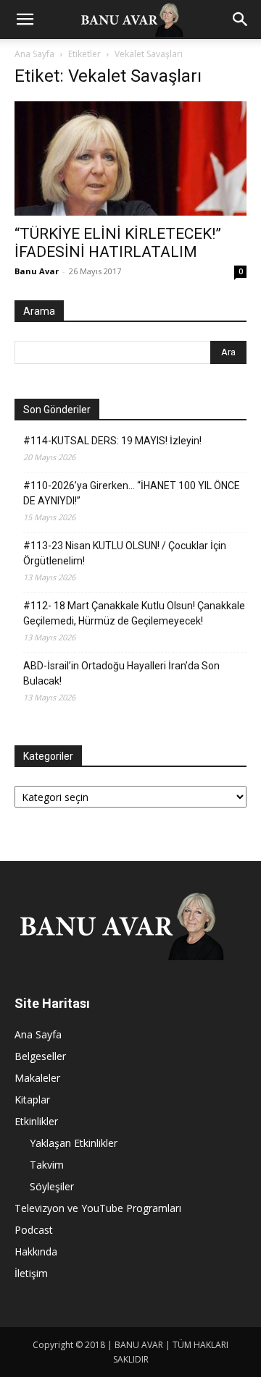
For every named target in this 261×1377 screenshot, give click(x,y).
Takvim (47, 1164)
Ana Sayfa (34, 54)
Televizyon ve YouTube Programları (97, 1208)
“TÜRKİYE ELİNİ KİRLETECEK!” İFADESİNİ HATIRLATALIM (117, 242)
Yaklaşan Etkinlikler (73, 1143)
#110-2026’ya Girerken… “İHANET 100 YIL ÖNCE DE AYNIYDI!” (131, 493)
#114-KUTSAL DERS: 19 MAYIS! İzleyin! (112, 440)
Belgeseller (40, 1056)
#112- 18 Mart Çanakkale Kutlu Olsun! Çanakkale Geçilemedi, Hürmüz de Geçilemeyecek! (134, 613)
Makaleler (37, 1078)
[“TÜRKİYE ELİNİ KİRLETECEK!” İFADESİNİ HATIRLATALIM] (130, 158)
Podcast (33, 1230)
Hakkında (35, 1251)
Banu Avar (36, 271)
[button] (24, 19)
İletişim (31, 1273)
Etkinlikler (36, 1121)
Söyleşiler (52, 1186)
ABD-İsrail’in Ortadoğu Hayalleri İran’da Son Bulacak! (121, 673)
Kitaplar (32, 1099)
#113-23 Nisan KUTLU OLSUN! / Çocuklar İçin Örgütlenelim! (124, 553)
